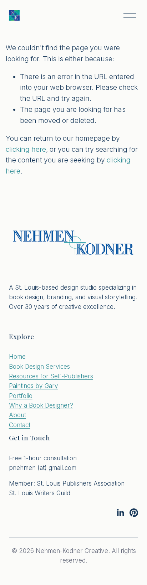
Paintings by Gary (33, 385)
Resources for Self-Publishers (51, 376)
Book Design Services (39, 366)
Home (17, 356)
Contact (19, 425)
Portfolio (20, 395)
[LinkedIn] (120, 512)
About (17, 415)
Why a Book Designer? (41, 405)
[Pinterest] (134, 512)
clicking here (26, 149)
